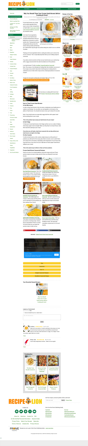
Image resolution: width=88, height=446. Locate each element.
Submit (44, 230)
